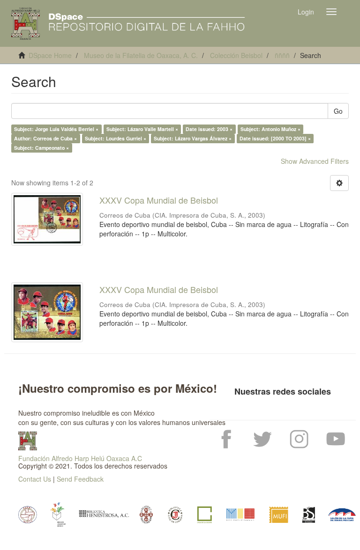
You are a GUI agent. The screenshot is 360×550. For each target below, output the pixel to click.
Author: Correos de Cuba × (45, 138)
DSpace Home (50, 55)
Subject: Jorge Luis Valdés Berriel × (56, 128)
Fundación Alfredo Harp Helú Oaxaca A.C (80, 458)
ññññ (282, 55)
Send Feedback (80, 479)
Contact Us (34, 479)
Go (338, 111)
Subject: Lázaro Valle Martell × (142, 128)
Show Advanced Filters (315, 161)
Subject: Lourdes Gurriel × (115, 138)
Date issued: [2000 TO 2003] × (275, 138)
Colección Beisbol (236, 55)
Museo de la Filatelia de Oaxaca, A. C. (141, 55)
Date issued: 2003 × (209, 128)
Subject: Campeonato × (41, 147)
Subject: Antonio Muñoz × (270, 128)
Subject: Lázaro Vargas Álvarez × (193, 138)
